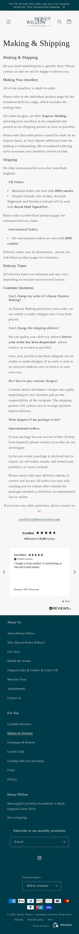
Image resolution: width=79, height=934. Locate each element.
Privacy (12, 779)
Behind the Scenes (19, 660)
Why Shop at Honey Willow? (26, 642)
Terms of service (42, 926)
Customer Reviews (19, 724)
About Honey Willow (21, 633)
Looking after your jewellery (25, 761)
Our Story (13, 651)
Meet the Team (16, 679)
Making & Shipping (20, 733)
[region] (39, 572)
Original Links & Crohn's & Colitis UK (32, 670)
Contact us (14, 698)
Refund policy (36, 919)
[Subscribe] (64, 842)
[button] (8, 21)
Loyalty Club (15, 751)
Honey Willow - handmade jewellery (37, 914)
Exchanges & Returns (21, 742)
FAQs (11, 770)
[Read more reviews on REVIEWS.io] (60, 609)
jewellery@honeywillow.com (39, 519)
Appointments (16, 688)
